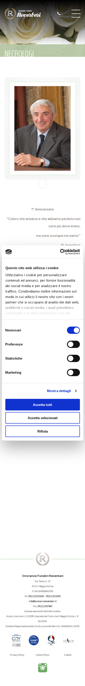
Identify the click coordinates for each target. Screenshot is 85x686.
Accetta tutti (42, 404)
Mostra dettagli (59, 391)
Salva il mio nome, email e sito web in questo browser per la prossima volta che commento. (44, 493)
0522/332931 (53, 596)
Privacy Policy (17, 654)
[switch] (73, 344)
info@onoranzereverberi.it (42, 601)
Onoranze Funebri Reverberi (42, 576)
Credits (67, 654)
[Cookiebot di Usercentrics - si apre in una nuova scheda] (60, 252)
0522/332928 (36, 596)
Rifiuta (42, 431)
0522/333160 (45, 606)
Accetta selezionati (43, 418)
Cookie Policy (42, 654)
